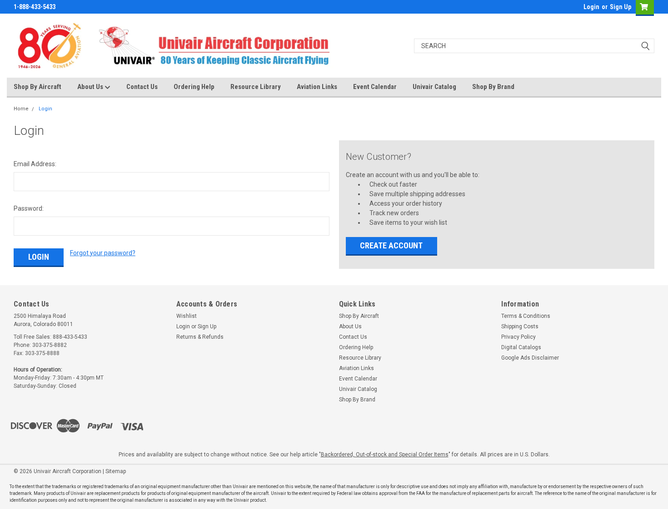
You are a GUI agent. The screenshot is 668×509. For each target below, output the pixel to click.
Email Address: (35, 164)
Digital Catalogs (521, 347)
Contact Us (142, 87)
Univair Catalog (434, 87)
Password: (29, 208)
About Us (91, 87)
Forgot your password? (102, 253)
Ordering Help (194, 87)
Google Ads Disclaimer (530, 358)
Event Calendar (375, 87)
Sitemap (115, 471)
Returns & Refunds (200, 337)
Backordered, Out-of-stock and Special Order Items (385, 454)
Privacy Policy (518, 337)
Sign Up (620, 6)
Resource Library (255, 87)
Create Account (391, 245)
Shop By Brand (493, 87)
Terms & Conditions (525, 316)
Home (21, 109)
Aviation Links (317, 87)
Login (591, 6)
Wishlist (186, 316)
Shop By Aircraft (37, 87)
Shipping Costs (519, 326)
